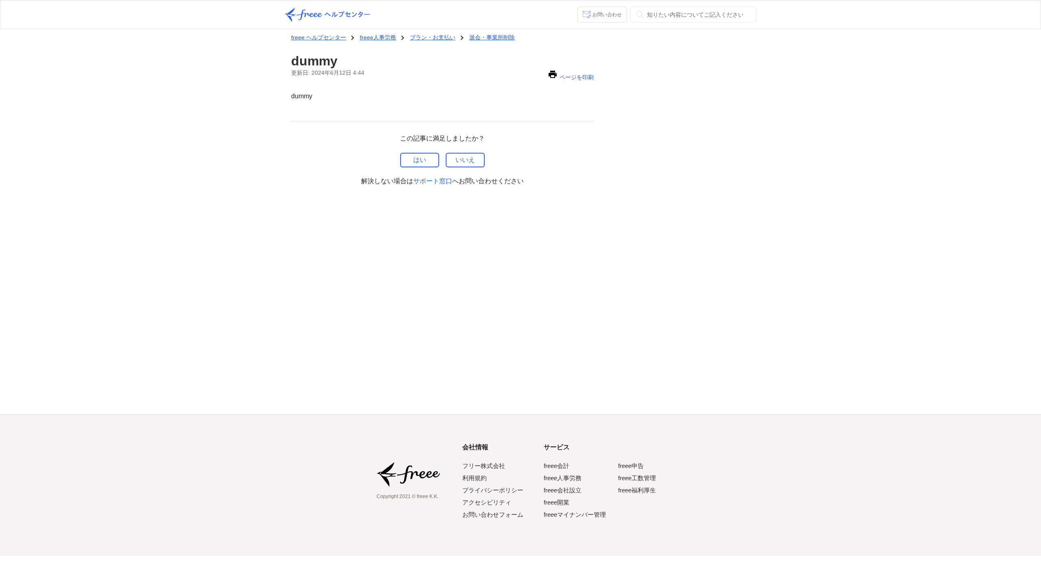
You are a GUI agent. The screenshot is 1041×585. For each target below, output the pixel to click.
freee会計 (556, 465)
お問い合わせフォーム (492, 514)
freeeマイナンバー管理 (575, 514)
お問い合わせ (607, 14)
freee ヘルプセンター (318, 37)
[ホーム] (327, 15)
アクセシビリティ (486, 502)
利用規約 (474, 477)
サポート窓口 (432, 181)
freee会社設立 (562, 490)
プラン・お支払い (432, 37)
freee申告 (631, 465)
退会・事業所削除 (492, 37)
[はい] (419, 160)
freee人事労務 (378, 37)
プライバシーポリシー (492, 490)
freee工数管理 (637, 477)
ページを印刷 (577, 77)
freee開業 (556, 502)
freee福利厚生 (637, 490)
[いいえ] (465, 160)
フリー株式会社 (483, 465)
